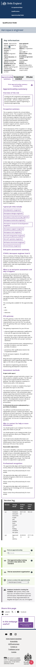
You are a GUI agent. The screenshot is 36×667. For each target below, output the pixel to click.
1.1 (5, 512)
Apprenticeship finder (17, 15)
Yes (20, 620)
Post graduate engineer (23, 61)
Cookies (13, 652)
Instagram (15, 634)
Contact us (13, 647)
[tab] (7, 78)
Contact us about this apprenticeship (18, 580)
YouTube (6, 634)
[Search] (8, 553)
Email (6, 614)
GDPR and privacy (13, 644)
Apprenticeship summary (7, 78)
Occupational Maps (16, 7)
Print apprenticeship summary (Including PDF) (17, 85)
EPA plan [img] (29, 77)
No (26, 620)
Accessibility (14, 641)
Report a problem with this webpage (25, 625)
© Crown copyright (26, 663)
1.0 (5, 535)
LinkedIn (7, 612)
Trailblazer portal (13, 649)
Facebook (23, 612)
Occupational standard (18, 78)
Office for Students (25, 54)
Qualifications (15, 11)
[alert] (31, 550)
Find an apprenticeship (14, 550)
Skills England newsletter (14, 639)
